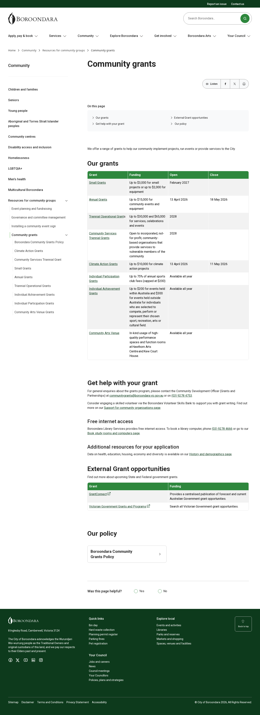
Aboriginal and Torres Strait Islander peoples (33, 124)
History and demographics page (210, 454)
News (92, 666)
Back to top (243, 626)
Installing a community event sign (33, 226)
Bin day (93, 625)
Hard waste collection (102, 629)
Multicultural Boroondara (25, 190)
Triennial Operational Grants (32, 286)
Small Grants (22, 268)
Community (29, 50)
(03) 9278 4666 (222, 429)
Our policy (180, 123)
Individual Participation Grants (34, 303)
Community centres (22, 136)
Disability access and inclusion (29, 147)
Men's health (17, 179)
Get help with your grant (110, 123)
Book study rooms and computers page (113, 433)
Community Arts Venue (104, 333)
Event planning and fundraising (31, 209)
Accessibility (99, 702)
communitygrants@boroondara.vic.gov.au (136, 395)
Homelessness (18, 158)
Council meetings (99, 670)
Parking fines (96, 638)
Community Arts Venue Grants (34, 312)
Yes (141, 591)
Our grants (102, 117)
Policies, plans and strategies (106, 680)
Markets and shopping (170, 638)
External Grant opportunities (191, 117)
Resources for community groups (63, 50)
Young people (17, 111)
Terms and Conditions (50, 702)
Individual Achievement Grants (34, 294)
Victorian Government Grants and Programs (117, 506)
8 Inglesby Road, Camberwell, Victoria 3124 (34, 630)
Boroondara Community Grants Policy (39, 242)
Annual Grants (23, 277)
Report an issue (217, 4)
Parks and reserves (168, 634)
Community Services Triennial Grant (37, 259)
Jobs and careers (99, 661)
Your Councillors (98, 675)
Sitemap (13, 702)
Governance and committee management (38, 217)
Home (12, 50)
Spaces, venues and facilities (174, 643)
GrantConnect (98, 494)
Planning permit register (103, 634)
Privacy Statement (77, 702)
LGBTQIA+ (15, 168)
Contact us (237, 4)
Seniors (13, 100)
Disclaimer (28, 702)
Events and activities (169, 625)
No (165, 591)
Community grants (24, 235)
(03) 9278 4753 (181, 395)
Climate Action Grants (28, 251)
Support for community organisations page (132, 408)
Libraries (162, 629)
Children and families (23, 89)
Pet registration (98, 643)
